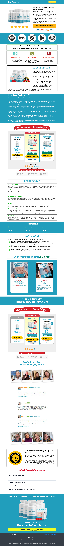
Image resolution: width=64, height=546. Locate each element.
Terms (54, 534)
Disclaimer (50, 534)
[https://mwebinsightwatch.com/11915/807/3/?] (52, 2)
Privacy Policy (45, 534)
